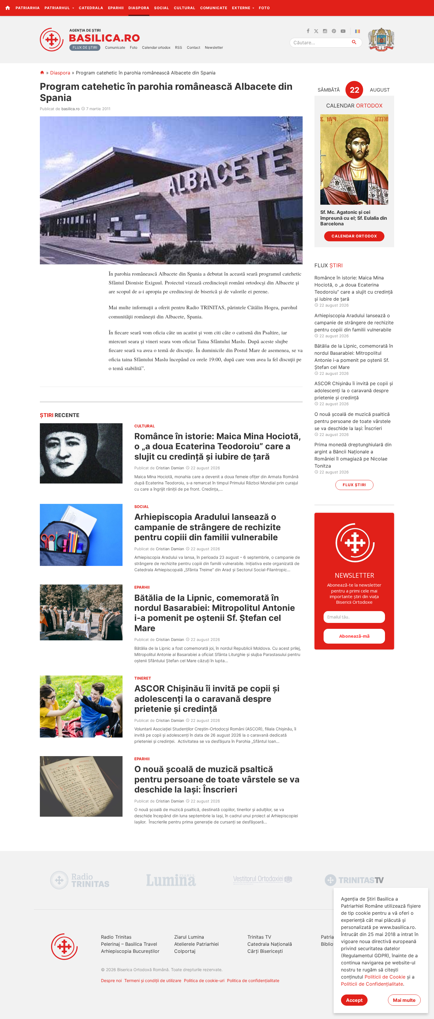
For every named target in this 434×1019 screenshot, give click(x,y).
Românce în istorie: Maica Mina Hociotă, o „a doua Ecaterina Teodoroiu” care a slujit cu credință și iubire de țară (217, 446)
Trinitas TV (259, 937)
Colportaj (184, 951)
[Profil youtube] (343, 31)
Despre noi (111, 980)
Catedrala (91, 8)
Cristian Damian (170, 467)
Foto (264, 8)
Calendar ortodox (156, 47)
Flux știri (354, 485)
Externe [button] (242, 8)
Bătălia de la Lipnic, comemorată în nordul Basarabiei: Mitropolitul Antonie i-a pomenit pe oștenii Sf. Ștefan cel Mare (214, 612)
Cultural (184, 8)
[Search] (354, 43)
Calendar (354, 105)
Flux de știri (85, 47)
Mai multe (404, 1000)
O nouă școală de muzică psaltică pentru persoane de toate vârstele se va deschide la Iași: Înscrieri (217, 779)
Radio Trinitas (116, 937)
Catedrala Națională (269, 944)
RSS (178, 47)
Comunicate (213, 8)
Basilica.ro (104, 38)
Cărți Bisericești (265, 951)
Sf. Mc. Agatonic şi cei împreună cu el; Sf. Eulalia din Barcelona (353, 217)
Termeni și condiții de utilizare (152, 980)
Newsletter (214, 47)
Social (161, 8)
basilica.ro (70, 108)
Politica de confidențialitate (253, 980)
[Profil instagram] (325, 31)
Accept (354, 1000)
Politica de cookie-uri (204, 980)
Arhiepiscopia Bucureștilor (130, 951)
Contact (193, 47)
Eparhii (116, 8)
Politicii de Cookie (385, 977)
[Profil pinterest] (334, 31)
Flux (328, 265)
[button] (426, 7)
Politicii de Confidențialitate (372, 984)
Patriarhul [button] (58, 8)
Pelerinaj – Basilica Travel (129, 944)
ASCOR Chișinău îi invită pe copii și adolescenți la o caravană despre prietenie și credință (207, 698)
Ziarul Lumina (189, 937)
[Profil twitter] (316, 31)
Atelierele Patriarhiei (196, 944)
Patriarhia (28, 8)
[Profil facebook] (308, 31)
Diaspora (138, 8)
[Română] (358, 31)
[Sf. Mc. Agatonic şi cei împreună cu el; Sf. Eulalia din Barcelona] (354, 159)
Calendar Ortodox (354, 236)
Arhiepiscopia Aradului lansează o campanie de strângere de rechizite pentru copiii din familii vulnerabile (207, 527)
